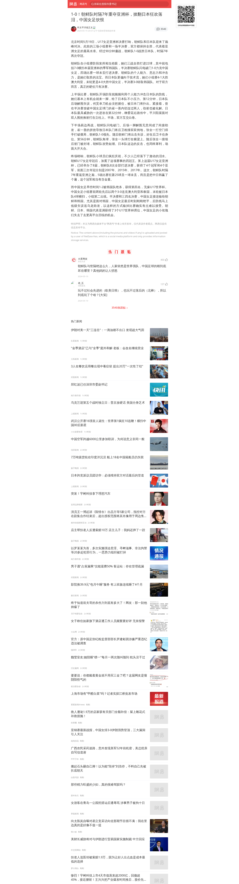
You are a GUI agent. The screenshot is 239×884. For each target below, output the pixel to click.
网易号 (83, 4)
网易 (73, 4)
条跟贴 (119, 307)
